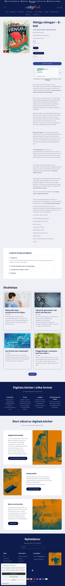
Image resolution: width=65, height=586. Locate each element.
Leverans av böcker (22, 556)
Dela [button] (35, 241)
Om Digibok (21, 561)
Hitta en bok (13, 523)
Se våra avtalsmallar (33, 488)
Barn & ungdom (41, 29)
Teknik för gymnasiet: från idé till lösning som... (46, 311)
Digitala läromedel (7, 561)
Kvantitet (35, 56)
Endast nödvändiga (14, 576)
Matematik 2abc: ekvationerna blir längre (15, 311)
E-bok (35, 47)
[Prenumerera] (43, 547)
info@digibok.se (41, 556)
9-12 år (35, 29)
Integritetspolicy (5, 583)
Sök (4, 556)
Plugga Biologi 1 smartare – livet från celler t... (46, 352)
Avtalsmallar (6, 558)
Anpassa (13, 579)
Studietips (20, 558)
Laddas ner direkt (38, 53)
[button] (4, 7)
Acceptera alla (14, 573)
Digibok (34, 581)
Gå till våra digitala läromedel (17, 458)
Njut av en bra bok (51, 29)
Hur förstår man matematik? (17, 351)
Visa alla (32, 374)
